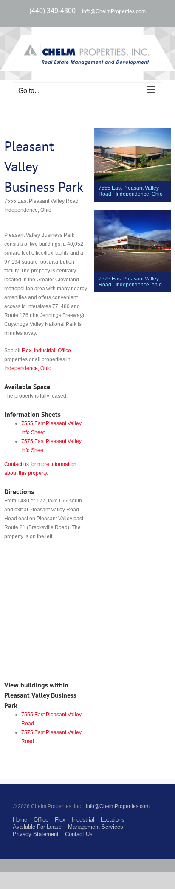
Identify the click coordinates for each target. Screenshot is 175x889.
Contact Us (79, 834)
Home (20, 820)
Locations (112, 820)
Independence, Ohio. (28, 368)
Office (64, 350)
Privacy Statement (36, 834)
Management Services (95, 827)
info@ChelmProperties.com (114, 11)
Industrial (44, 350)
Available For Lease (37, 827)
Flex (26, 350)
